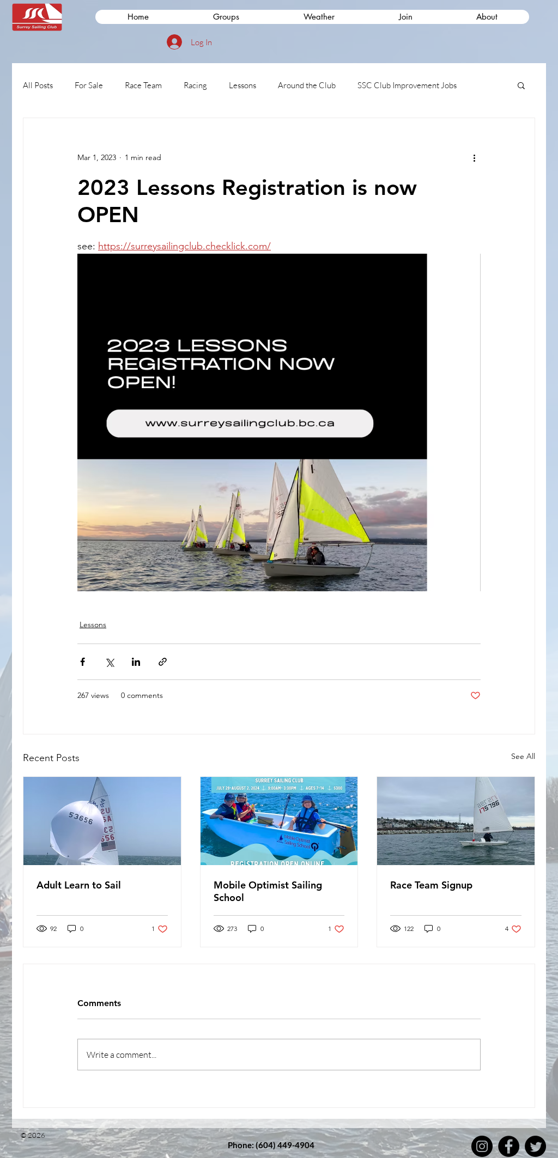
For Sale (89, 85)
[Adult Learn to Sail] (102, 821)
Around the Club (307, 85)
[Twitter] (535, 1146)
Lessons (242, 85)
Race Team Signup (431, 885)
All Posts (38, 85)
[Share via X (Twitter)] (109, 662)
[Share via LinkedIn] (136, 662)
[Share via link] (162, 662)
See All (523, 756)
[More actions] (474, 157)
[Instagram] (482, 1146)
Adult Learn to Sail (79, 885)
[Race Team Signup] (456, 821)
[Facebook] (508, 1146)
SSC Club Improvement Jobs (407, 85)
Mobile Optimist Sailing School (268, 891)
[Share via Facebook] (82, 662)
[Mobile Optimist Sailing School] (279, 821)
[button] (405, 17)
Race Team (143, 85)
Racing (195, 85)
